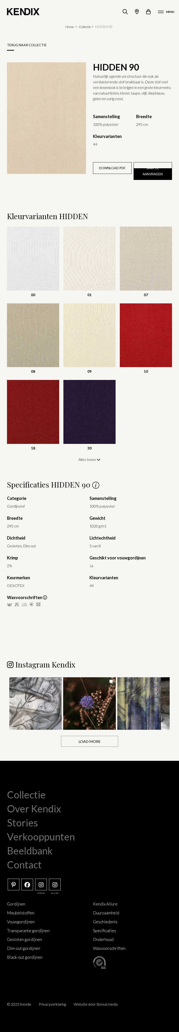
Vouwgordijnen (20, 921)
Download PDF (112, 168)
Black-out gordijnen (24, 957)
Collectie (85, 27)
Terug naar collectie (27, 45)
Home (69, 27)
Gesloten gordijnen (24, 939)
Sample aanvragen (153, 171)
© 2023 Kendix (19, 1004)
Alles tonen (88, 459)
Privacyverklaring (52, 1004)
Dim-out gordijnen (23, 948)
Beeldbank (30, 850)
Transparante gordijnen (28, 930)
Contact (24, 865)
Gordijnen (16, 903)
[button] (35, 703)
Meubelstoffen (20, 912)
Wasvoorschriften (109, 948)
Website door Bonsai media (96, 1004)
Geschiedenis (105, 921)
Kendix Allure (105, 903)
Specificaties (104, 930)
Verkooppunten (41, 836)
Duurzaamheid (106, 912)
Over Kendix (34, 808)
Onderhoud (103, 939)
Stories (22, 822)
